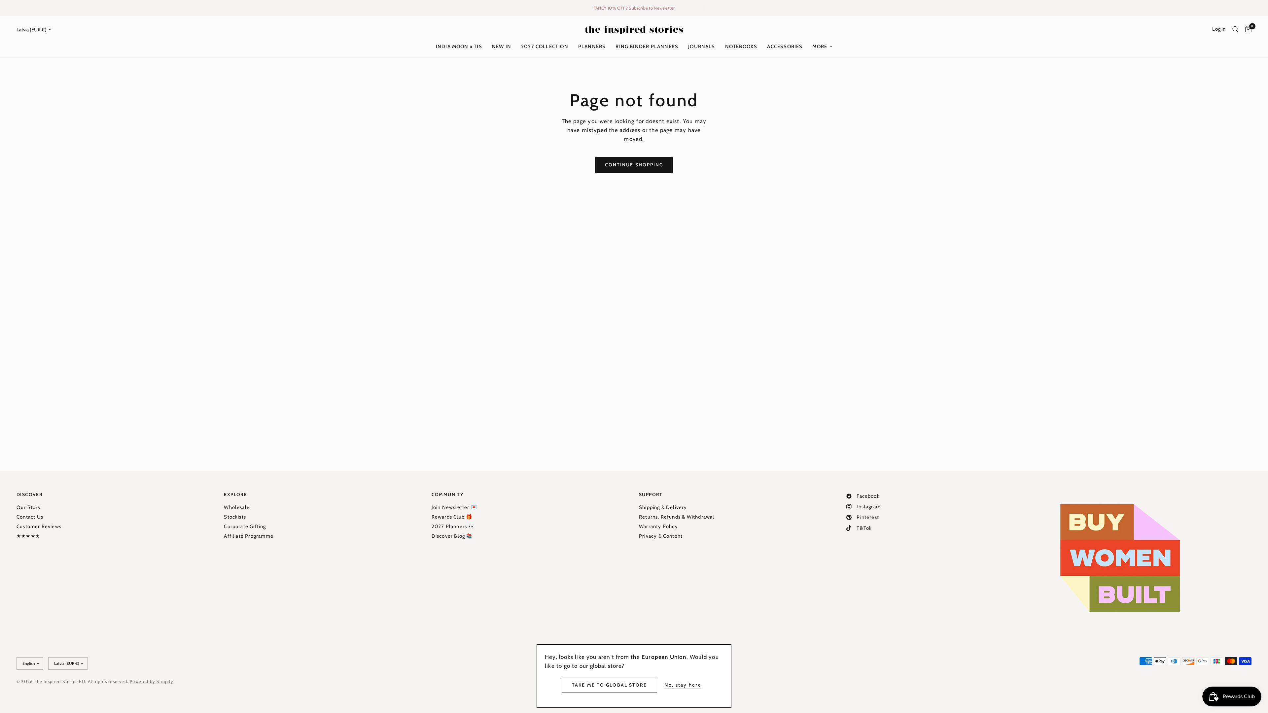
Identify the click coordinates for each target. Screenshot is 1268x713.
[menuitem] (459, 46)
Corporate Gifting (245, 526)
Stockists (235, 517)
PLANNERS (592, 47)
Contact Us (30, 517)
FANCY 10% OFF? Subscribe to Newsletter (634, 8)
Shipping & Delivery (663, 507)
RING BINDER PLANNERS (647, 47)
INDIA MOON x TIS (459, 47)
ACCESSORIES (784, 47)
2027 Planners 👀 (453, 526)
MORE (819, 47)
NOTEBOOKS (741, 47)
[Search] (1235, 29)
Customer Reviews (39, 526)
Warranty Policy (658, 526)
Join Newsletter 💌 (454, 507)
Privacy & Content (661, 536)
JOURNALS (701, 47)
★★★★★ (28, 536)
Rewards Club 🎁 (452, 517)
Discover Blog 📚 (452, 536)
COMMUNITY (448, 494)
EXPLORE (235, 494)
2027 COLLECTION (544, 47)
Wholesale (237, 507)
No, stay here (682, 685)
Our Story (29, 507)
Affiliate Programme (248, 536)
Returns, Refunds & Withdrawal (677, 517)
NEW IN (501, 47)
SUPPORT (651, 494)
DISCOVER (30, 494)
